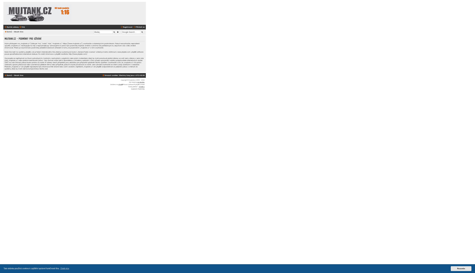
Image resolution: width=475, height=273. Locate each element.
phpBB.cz (142, 87)
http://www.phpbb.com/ (78, 54)
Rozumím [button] (461, 269)
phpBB (120, 84)
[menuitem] (22, 27)
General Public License (86, 52)
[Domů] (39, 13)
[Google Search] (142, 32)
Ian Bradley (141, 82)
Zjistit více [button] (64, 268)
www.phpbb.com (124, 52)
